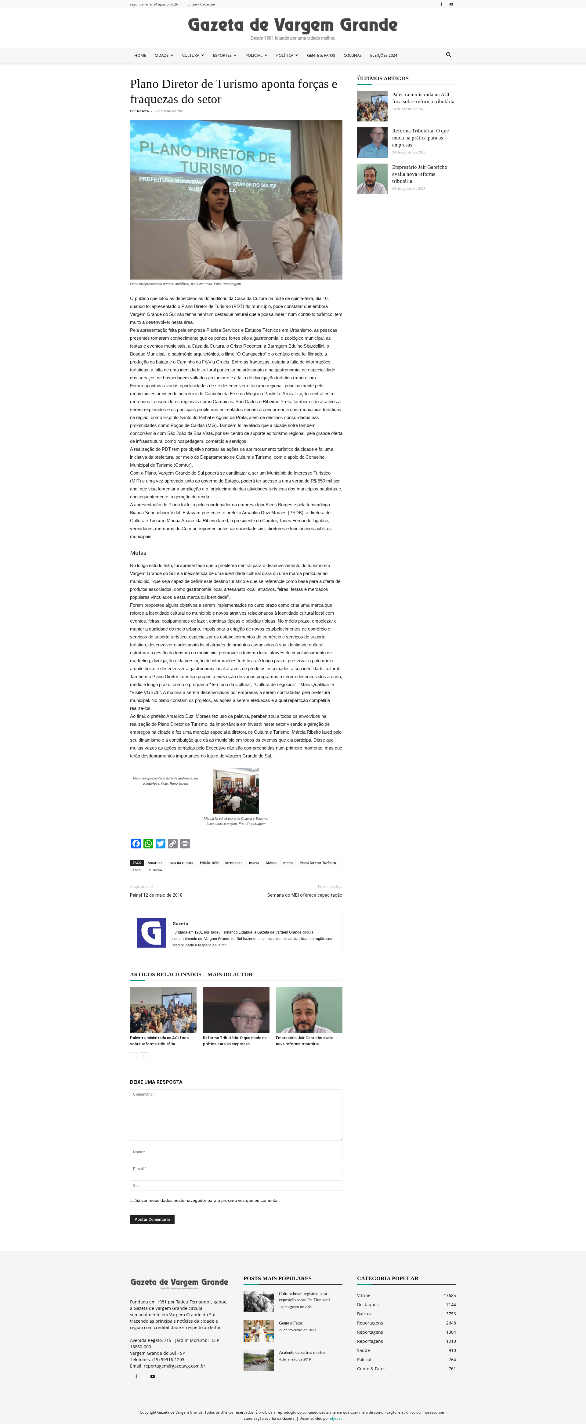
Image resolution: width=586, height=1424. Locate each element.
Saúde (363, 1350)
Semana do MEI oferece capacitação (304, 895)
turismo (155, 870)
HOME (140, 55)
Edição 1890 (209, 862)
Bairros (364, 1314)
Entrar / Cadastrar (201, 4)
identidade (233, 862)
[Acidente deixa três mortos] (259, 1360)
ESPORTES (222, 55)
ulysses (336, 1418)
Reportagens (370, 1323)
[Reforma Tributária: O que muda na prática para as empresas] (236, 1010)
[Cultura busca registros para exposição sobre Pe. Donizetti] (259, 1301)
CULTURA (190, 55)
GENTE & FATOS (321, 55)
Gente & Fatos (371, 1369)
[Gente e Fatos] (259, 1331)
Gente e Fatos (290, 1323)
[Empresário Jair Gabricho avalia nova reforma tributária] (309, 1010)
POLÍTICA (284, 55)
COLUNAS (353, 55)
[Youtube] (451, 4)
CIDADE (161, 55)
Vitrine (364, 1295)
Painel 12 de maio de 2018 (156, 895)
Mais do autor (230, 974)
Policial (364, 1359)
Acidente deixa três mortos (302, 1352)
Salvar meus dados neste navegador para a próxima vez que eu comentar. (207, 1200)
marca (254, 862)
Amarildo (155, 862)
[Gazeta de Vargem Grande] (293, 28)
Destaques (368, 1304)
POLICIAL (253, 55)
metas (288, 862)
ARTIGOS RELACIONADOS (165, 974)
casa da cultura (181, 862)
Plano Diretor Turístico (318, 862)
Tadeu (138, 870)
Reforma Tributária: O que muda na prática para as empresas (420, 138)
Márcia (271, 862)
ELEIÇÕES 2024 (383, 55)
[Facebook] (441, 4)
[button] (448, 55)
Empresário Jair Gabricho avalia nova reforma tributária (419, 174)
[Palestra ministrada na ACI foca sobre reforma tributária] (163, 1010)
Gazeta (143, 111)
